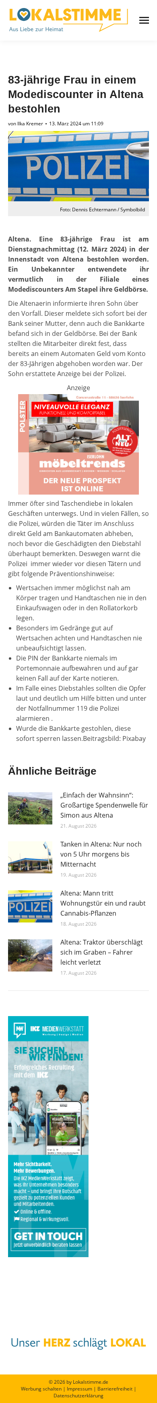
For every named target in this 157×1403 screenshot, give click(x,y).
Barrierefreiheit (114, 1388)
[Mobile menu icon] (144, 20)
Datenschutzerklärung (78, 1395)
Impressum (79, 1388)
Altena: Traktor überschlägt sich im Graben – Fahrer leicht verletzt (101, 952)
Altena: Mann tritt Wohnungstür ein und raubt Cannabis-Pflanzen (103, 903)
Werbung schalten (41, 1388)
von (25, 123)
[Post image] (30, 808)
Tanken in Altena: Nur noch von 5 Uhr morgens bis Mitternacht (101, 854)
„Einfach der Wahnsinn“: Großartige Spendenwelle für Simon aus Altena (104, 805)
